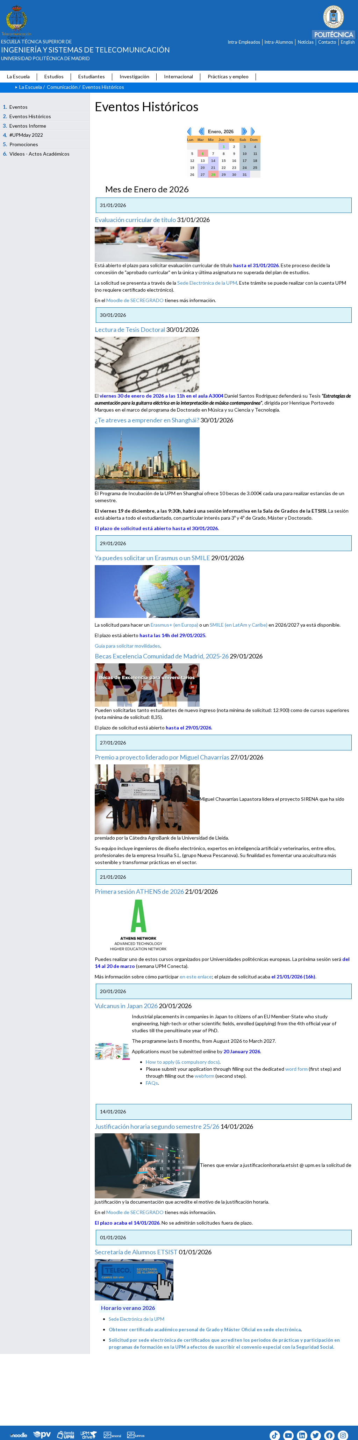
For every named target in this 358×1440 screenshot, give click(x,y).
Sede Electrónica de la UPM (207, 283)
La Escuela (18, 76)
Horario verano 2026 (128, 1307)
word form (296, 1069)
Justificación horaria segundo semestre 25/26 (157, 1126)
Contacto (327, 42)
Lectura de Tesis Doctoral (130, 329)
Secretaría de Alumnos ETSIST (136, 1252)
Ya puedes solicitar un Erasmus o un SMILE (152, 558)
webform (204, 1076)
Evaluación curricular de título (135, 219)
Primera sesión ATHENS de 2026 (139, 891)
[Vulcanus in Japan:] (112, 1051)
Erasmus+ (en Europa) (174, 625)
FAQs (152, 1083)
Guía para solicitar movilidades (127, 646)
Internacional (178, 76)
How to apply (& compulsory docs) (183, 1062)
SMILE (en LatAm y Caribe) (238, 625)
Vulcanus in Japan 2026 (126, 1006)
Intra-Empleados (244, 42)
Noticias (306, 42)
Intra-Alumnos (279, 42)
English (348, 42)
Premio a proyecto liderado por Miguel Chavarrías (162, 757)
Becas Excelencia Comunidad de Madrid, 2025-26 (162, 656)
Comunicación (62, 87)
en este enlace (196, 976)
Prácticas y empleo (228, 76)
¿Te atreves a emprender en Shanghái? (147, 420)
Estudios (54, 76)
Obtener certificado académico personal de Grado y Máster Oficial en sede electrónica (205, 1329)
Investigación (134, 76)
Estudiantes (91, 76)
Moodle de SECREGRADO (135, 300)
